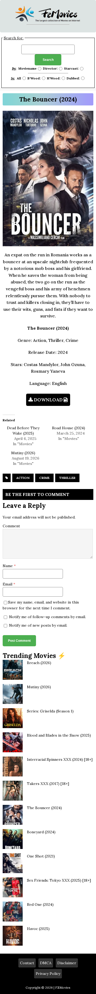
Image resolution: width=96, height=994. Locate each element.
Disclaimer (66, 963)
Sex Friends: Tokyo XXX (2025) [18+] (59, 880)
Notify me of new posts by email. (38, 625)
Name (8, 565)
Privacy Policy (48, 973)
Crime (44, 478)
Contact (27, 963)
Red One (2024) (40, 904)
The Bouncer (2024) (44, 807)
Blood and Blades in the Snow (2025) (59, 735)
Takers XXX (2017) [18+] (48, 783)
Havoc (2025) (38, 928)
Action (23, 478)
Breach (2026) (39, 662)
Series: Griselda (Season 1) (50, 711)
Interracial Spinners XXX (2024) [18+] (60, 759)
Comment (11, 526)
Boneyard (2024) (41, 832)
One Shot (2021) (41, 856)
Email (8, 584)
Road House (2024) (68, 428)
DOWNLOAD (48, 400)
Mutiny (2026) (23, 453)
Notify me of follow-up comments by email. (47, 616)
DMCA (45, 963)
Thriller (67, 478)
